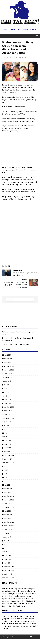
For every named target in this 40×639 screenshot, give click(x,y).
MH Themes (33, 637)
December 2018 (8, 567)
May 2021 (5, 477)
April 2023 (5, 396)
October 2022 (7, 414)
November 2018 (8, 570)
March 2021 (6, 485)
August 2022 (6, 422)
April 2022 (5, 437)
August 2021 (6, 466)
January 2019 (7, 563)
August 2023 (6, 381)
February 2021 (7, 489)
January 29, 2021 (9, 57)
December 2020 (8, 496)
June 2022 (5, 429)
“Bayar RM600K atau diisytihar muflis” (15, 344)
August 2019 (6, 537)
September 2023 (8, 377)
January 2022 (7, 448)
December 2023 (8, 366)
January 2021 (7, 492)
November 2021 (8, 455)
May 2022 (5, 433)
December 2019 (8, 522)
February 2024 (7, 359)
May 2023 (5, 392)
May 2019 (5, 548)
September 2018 (8, 578)
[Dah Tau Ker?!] (20, 23)
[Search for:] (20, 300)
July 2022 (5, 426)
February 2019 (7, 559)
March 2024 (6, 355)
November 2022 (8, 411)
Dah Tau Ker (22, 57)
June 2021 (5, 474)
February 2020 (7, 515)
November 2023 (8, 370)
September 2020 (8, 507)
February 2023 (7, 403)
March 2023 (6, 399)
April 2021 (5, 481)
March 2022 (6, 440)
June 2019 (5, 544)
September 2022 (8, 418)
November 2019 (8, 526)
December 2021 (8, 452)
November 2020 (8, 500)
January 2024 (7, 362)
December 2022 (8, 407)
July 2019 (5, 541)
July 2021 (5, 470)
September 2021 (8, 463)
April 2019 (5, 552)
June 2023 (5, 388)
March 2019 (6, 555)
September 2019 (8, 533)
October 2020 (7, 503)
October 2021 (7, 459)
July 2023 (5, 385)
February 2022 (7, 444)
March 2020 (6, 511)
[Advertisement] (21, 150)
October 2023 (7, 373)
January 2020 (7, 518)
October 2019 (7, 529)
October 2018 (7, 574)
